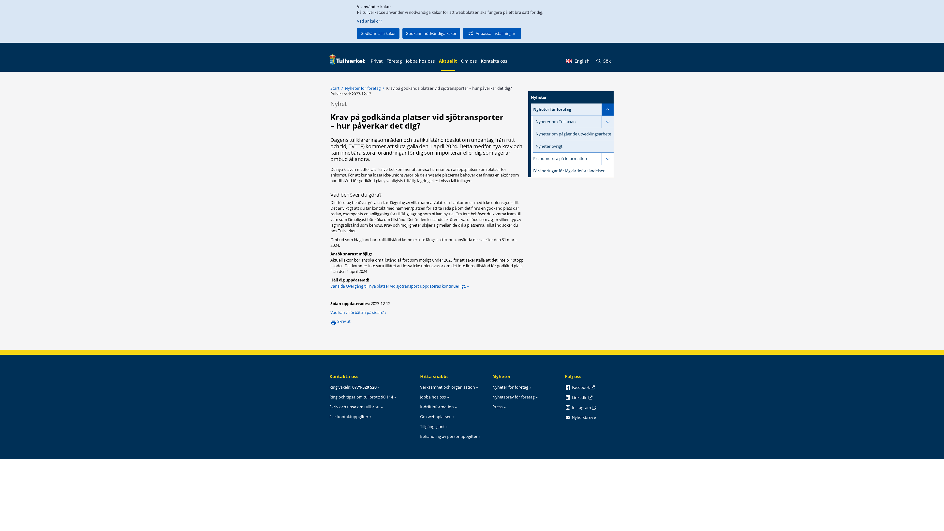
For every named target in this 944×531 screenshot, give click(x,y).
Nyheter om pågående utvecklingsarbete (573, 134)
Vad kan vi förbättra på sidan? (358, 312)
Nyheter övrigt (549, 146)
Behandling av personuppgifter (449, 436)
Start (334, 88)
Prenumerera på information (560, 158)
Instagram (582, 407)
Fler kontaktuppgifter (349, 416)
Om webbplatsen (436, 416)
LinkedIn (580, 397)
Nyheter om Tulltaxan (556, 121)
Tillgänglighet (432, 426)
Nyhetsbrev (582, 417)
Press (497, 407)
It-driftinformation (437, 407)
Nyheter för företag (363, 88)
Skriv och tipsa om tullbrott (354, 407)
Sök (606, 61)
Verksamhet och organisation (447, 387)
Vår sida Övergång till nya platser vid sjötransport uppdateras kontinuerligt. (398, 286)
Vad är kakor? (369, 21)
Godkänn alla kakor (378, 33)
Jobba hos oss (433, 397)
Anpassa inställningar (496, 33)
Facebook (581, 387)
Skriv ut (344, 321)
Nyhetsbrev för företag (513, 397)
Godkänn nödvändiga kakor (431, 33)
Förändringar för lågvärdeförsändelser (569, 171)
